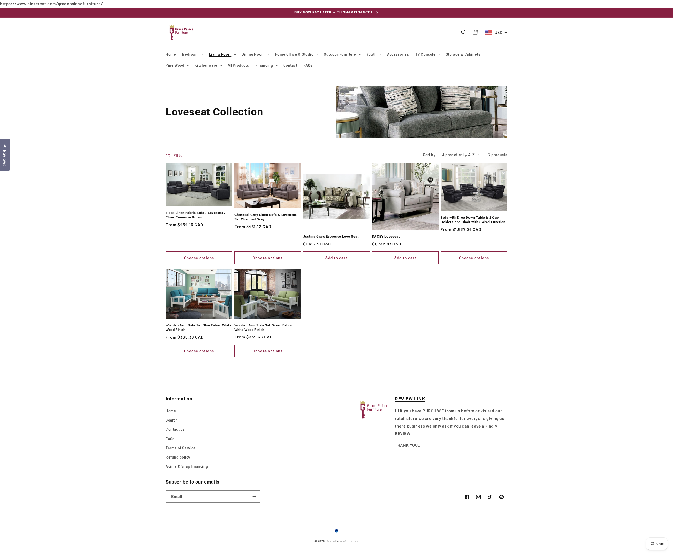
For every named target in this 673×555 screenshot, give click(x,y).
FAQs (170, 438)
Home (171, 411)
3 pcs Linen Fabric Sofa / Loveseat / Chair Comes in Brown (196, 215)
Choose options (199, 257)
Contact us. (176, 429)
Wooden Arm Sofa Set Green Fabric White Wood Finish (263, 327)
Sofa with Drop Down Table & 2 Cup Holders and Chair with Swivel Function (473, 219)
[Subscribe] (254, 496)
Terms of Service (181, 448)
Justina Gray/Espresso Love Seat (331, 236)
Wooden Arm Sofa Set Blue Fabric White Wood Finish (198, 327)
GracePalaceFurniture (343, 541)
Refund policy (178, 457)
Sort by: (430, 154)
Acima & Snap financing (187, 466)
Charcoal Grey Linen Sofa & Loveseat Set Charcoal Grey (265, 217)
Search (172, 420)
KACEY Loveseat (386, 236)
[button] (192, 54)
